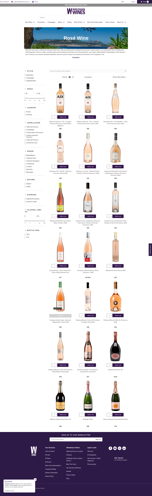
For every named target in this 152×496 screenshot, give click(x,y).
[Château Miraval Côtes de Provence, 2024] (115, 296)
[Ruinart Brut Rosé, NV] (115, 346)
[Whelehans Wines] (76, 11)
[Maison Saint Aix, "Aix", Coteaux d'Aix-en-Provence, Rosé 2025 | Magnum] (60, 98)
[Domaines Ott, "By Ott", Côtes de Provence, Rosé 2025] (60, 148)
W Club (47, 455)
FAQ (67, 478)
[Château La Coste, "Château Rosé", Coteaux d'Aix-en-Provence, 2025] (88, 148)
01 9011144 (5, 1)
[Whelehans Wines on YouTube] (115, 448)
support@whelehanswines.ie (22, 1)
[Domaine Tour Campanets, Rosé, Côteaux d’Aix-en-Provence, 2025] (115, 197)
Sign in (133, 1)
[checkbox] (34, 75)
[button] (30, 22)
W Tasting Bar (91, 455)
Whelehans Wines (39, 488)
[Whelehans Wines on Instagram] (119, 448)
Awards (68, 471)
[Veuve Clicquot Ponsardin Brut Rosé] (115, 396)
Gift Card (90, 451)
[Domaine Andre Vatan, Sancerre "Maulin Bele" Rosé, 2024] (60, 296)
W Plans (47, 458)
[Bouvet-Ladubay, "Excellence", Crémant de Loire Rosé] (88, 346)
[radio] (70, 77)
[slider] (25, 98)
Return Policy (49, 476)
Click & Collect (49, 451)
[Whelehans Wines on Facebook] (110, 448)
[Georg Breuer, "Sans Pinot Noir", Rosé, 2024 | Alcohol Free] (60, 247)
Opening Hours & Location (74, 451)
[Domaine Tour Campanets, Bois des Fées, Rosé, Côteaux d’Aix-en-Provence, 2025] (88, 197)
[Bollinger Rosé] (88, 396)
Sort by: (119, 77)
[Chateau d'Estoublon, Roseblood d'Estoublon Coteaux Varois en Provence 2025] (115, 148)
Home (36, 1)
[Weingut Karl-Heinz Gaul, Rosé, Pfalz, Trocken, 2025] (60, 197)
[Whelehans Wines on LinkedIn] (124, 448)
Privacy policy (91, 464)
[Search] (111, 18)
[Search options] (126, 71)
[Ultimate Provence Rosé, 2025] (115, 247)
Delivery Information (51, 472)
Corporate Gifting (50, 469)
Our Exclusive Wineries (73, 468)
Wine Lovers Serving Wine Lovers (76, 5)
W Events (48, 462)
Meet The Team (71, 464)
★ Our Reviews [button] (150, 250)
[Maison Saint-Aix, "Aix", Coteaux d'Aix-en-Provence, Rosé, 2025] (88, 98)
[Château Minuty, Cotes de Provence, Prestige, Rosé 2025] (88, 296)
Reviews (69, 455)
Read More (76, 57)
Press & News (70, 475)
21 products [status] (88, 77)
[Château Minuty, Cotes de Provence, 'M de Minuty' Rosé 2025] (60, 346)
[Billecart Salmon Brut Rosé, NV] (60, 396)
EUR (122, 1)
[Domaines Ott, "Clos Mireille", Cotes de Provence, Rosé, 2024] (115, 98)
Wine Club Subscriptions (53, 465)
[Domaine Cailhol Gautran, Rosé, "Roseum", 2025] (88, 247)
